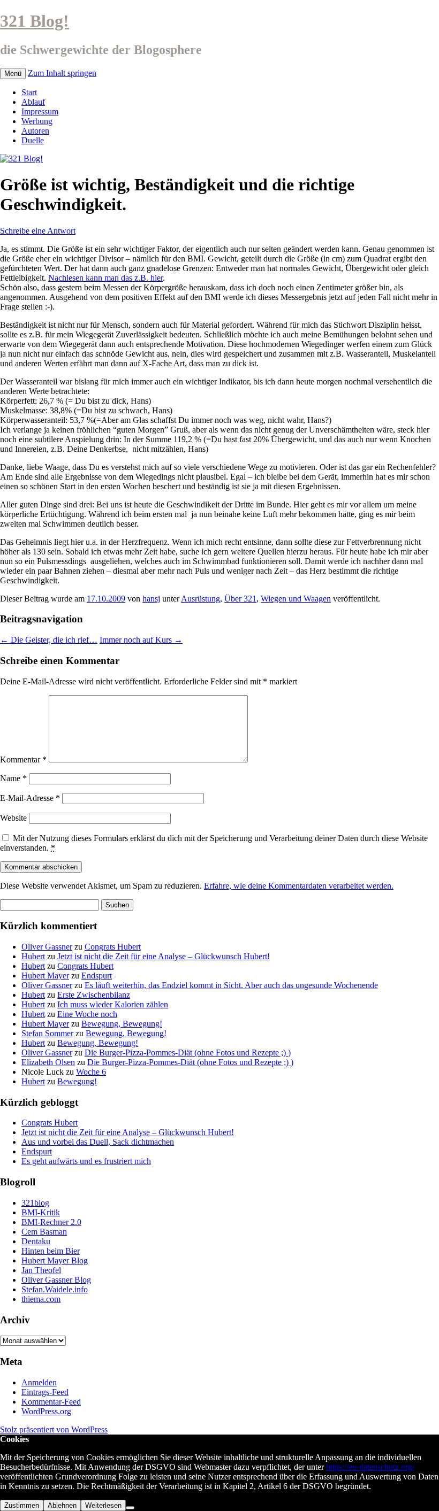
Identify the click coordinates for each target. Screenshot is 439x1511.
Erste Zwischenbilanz (93, 994)
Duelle (32, 140)
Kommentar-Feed (51, 1401)
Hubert (33, 956)
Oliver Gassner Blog (56, 1279)
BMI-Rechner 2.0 (51, 1222)
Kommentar (23, 759)
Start (29, 92)
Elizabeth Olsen (48, 1062)
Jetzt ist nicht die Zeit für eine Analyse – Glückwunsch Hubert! (163, 956)
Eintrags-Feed (45, 1392)
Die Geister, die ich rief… (48, 639)
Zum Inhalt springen (62, 73)
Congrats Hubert (113, 946)
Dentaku (35, 1241)
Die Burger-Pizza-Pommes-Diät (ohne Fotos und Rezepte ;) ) (188, 1052)
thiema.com (40, 1299)
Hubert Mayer (45, 975)
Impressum (39, 111)
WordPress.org (46, 1411)
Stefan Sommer (47, 1033)
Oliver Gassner (46, 946)
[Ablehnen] (130, 1507)
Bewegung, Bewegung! (121, 1023)
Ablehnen (62, 1505)
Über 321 (240, 598)
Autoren (35, 130)
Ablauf (33, 101)
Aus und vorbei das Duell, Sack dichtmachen (97, 1141)
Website (13, 817)
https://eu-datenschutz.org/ (370, 1466)
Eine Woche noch (87, 1014)
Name (13, 778)
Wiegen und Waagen (296, 598)
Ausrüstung (200, 598)
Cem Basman (44, 1231)
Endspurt (96, 975)
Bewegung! (77, 1081)
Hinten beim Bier (50, 1250)
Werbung (36, 121)
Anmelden (39, 1382)
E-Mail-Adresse (30, 798)
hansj (151, 598)
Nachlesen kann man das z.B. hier (105, 277)
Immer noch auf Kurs (141, 639)
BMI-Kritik (40, 1212)
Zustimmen (21, 1505)
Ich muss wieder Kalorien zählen (112, 1004)
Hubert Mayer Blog (54, 1260)
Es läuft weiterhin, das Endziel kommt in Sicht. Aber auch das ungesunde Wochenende (231, 985)
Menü (12, 74)
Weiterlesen (103, 1505)
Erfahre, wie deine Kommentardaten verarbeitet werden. (298, 885)
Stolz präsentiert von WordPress (54, 1429)
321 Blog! (34, 20)
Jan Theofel (41, 1270)
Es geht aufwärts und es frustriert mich (86, 1161)
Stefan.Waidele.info (54, 1289)
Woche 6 (91, 1071)
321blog (35, 1202)
